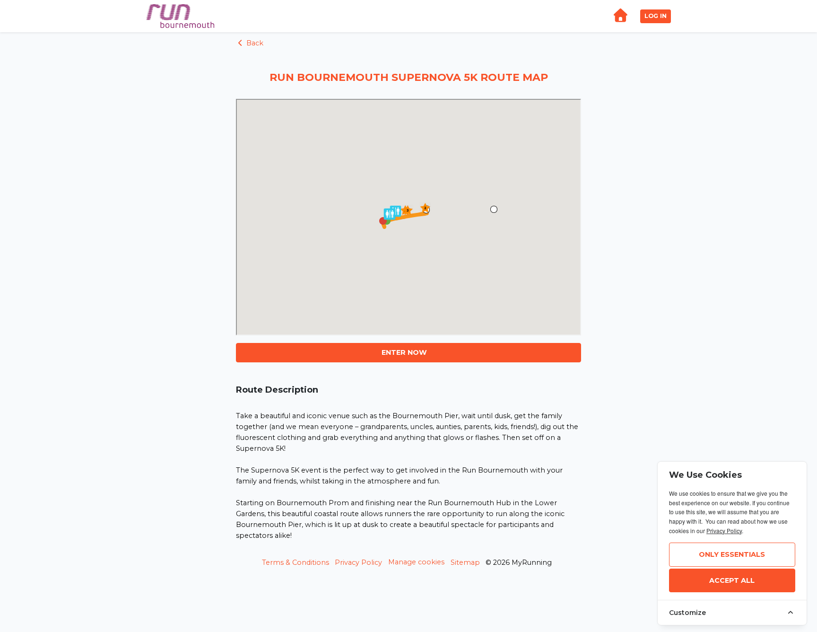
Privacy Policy (358, 562)
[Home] (620, 16)
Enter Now (404, 352)
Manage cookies (416, 562)
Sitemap (465, 562)
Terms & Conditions (295, 562)
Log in (655, 15)
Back (253, 43)
